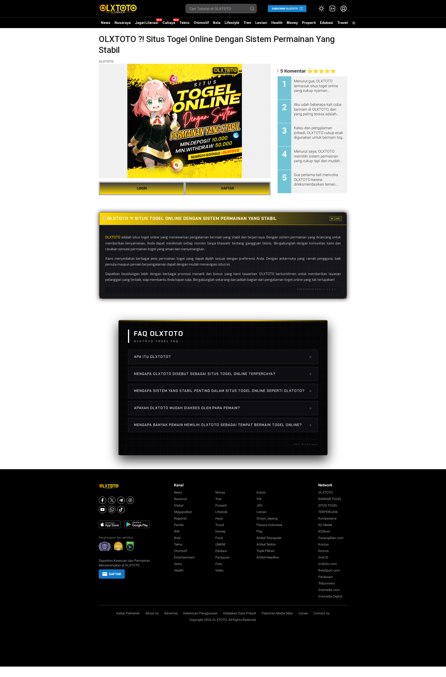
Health (276, 23)
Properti (309, 23)
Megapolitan (183, 512)
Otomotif (201, 23)
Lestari (261, 24)
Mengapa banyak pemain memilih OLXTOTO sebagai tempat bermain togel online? (223, 425)
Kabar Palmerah (128, 613)
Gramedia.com (329, 590)
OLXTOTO (106, 61)
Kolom (261, 492)
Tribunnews (326, 583)
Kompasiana (327, 518)
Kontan (323, 544)
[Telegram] (121, 500)
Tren (247, 23)
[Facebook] (102, 500)
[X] (111, 500)
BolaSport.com (329, 570)
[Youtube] (102, 509)
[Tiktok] (121, 509)
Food (219, 538)
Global (178, 505)
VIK (259, 499)
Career (303, 613)
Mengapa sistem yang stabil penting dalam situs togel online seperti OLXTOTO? (223, 391)
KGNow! (324, 531)
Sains (178, 564)
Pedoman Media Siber (277, 613)
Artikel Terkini (265, 544)
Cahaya (168, 23)
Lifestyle (232, 23)
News (105, 23)
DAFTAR (227, 188)
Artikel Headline (267, 557)
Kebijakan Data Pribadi (239, 613)
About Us (152, 613)
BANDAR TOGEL (330, 499)
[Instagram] (130, 500)
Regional (180, 518)
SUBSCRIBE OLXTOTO (285, 8)
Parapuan (222, 557)
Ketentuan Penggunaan (200, 613)
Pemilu (179, 525)
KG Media (325, 525)
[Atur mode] (321, 8)
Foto (218, 564)
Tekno (184, 23)
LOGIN (142, 188)
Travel (342, 23)
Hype (219, 518)
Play (259, 531)
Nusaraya (123, 23)
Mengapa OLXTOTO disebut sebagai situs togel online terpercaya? (223, 374)
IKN (176, 531)
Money (292, 23)
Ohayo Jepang (267, 518)
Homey (220, 531)
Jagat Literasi (146, 23)
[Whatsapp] (111, 509)
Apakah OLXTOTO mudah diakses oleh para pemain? (223, 408)
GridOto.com (327, 564)
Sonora (323, 551)
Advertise (171, 613)
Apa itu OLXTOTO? (223, 356)
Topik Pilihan (265, 551)
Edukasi (326, 23)
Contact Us (322, 613)
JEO (259, 505)
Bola (216, 23)
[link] (332, 8)
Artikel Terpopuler (269, 538)
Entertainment (184, 557)
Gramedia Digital (330, 596)
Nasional (180, 499)
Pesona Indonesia (269, 525)
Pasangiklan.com (330, 538)
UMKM (220, 544)
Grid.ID (323, 557)
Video (219, 570)
